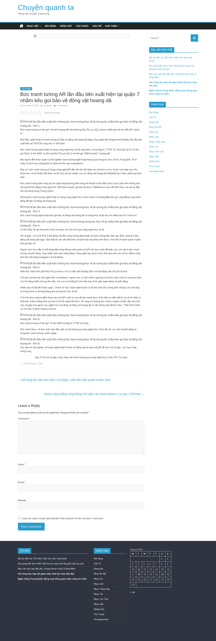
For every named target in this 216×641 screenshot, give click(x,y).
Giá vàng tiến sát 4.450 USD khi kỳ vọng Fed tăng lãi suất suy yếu (51, 563)
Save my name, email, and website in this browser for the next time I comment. (62, 518)
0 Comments (62, 106)
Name (22, 464)
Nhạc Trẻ (153, 146)
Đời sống (50, 26)
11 (139, 569)
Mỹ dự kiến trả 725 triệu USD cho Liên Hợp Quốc (42, 558)
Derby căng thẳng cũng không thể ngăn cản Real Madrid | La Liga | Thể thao (94, 394)
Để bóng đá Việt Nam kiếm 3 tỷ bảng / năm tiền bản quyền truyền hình (64, 379)
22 (162, 574)
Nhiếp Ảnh (154, 161)
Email (21, 482)
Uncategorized (156, 171)
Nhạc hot (153, 132)
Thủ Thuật (82, 26)
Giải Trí (97, 26)
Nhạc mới (154, 137)
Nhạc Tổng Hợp (157, 141)
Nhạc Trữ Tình (156, 151)
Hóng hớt (66, 26)
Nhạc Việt (33, 26)
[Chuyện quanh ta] (21, 26)
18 (139, 574)
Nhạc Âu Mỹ (155, 127)
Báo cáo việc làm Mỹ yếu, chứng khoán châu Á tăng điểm (46, 568)
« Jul (132, 592)
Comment (24, 418)
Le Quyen (47, 106)
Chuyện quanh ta (46, 7)
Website (22, 500)
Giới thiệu (111, 26)
